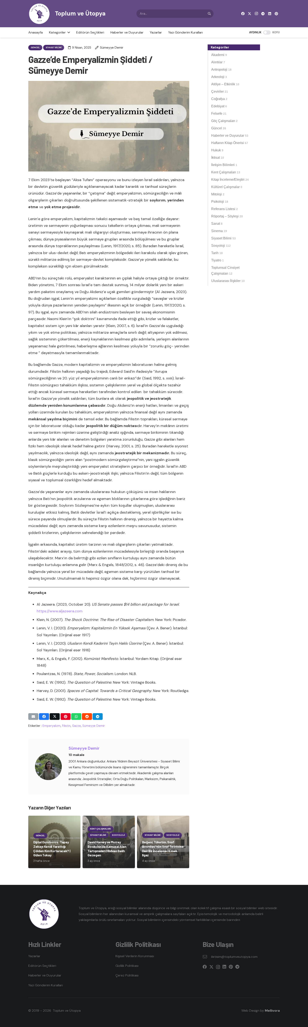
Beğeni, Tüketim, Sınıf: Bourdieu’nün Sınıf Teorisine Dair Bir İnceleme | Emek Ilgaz (163, 848)
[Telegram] (263, 13)
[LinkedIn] (269, 13)
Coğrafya (219, 99)
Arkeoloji (219, 77)
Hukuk (217, 150)
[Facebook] (242, 13)
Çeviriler (219, 91)
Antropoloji (221, 69)
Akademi (219, 55)
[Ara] (209, 13)
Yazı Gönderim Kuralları (45, 985)
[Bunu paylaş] (44, 716)
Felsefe (218, 113)
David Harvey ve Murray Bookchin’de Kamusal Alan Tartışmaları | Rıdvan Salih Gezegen (107, 848)
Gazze (76, 726)
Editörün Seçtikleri (42, 965)
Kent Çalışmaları (225, 172)
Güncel (218, 128)
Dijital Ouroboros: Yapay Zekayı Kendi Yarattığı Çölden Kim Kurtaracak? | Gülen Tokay (51, 848)
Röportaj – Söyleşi (227, 216)
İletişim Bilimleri (224, 165)
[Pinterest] (276, 13)
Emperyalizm (52, 726)
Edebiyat (219, 106)
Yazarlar (34, 956)
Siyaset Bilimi (223, 238)
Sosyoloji (221, 245)
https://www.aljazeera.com (60, 611)
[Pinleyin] (66, 716)
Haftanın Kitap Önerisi (229, 143)
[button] (68, 32)
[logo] (39, 14)
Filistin (66, 726)
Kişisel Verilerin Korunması (134, 956)
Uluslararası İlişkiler (228, 281)
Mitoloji (217, 194)
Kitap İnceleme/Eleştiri (230, 179)
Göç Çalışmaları (224, 121)
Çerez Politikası (126, 975)
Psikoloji (219, 201)
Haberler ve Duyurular (229, 135)
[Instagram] (256, 13)
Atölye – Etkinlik (225, 84)
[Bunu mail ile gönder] (33, 716)
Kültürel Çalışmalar (226, 187)
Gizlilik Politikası (126, 965)
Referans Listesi (224, 209)
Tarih (217, 253)
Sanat (217, 223)
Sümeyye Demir (93, 726)
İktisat (217, 157)
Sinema (219, 231)
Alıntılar (218, 62)
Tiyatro (217, 260)
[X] (249, 13)
